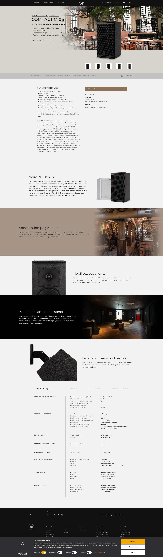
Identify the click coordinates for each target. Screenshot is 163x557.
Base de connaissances (102, 534)
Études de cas (83, 530)
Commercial (49, 536)
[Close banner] (148, 539)
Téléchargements (64, 75)
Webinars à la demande (102, 536)
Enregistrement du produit (103, 532)
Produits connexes (89, 75)
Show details (99, 552)
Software (66, 532)
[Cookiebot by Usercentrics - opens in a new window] (22, 553)
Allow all (132, 541)
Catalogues (67, 530)
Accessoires (77, 75)
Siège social (123, 530)
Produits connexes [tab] (120, 389)
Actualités (122, 536)
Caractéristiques (35, 75)
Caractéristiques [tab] (42, 389)
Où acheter (42, 40)
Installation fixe (50, 534)
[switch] (59, 552)
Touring (48, 532)
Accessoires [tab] (94, 389)
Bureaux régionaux (125, 532)
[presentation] (81, 66)
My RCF (117, 2)
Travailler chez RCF (125, 534)
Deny (132, 552)
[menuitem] (48, 3)
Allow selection (133, 547)
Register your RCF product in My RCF (111, 515)
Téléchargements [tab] (68, 389)
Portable (48, 530)
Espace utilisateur (100, 530)
